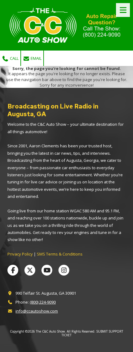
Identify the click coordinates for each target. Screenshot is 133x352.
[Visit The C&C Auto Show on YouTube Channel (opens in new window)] (46, 270)
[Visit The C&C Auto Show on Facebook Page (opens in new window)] (12, 270)
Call (14, 58)
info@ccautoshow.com (36, 311)
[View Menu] (123, 10)
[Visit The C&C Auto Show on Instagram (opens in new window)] (63, 270)
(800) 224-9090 (43, 302)
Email (35, 58)
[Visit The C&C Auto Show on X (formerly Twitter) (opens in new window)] (29, 270)
